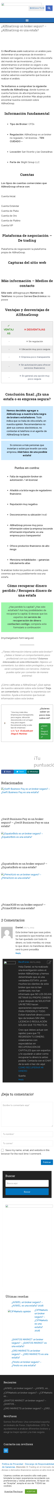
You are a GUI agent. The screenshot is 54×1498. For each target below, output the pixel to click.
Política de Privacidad (12, 1464)
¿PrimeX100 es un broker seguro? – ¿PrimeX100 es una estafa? (23, 906)
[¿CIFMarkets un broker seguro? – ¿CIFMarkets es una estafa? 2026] (20, 1321)
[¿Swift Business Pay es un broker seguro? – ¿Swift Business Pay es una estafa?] (27, 801)
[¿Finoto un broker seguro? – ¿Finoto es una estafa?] (8, 1362)
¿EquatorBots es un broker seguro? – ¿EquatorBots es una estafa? (24, 865)
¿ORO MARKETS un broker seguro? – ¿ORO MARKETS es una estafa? (30, 1354)
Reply (18, 953)
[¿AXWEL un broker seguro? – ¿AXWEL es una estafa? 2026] (8, 1303)
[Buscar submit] (49, 8)
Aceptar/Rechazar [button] (13, 1491)
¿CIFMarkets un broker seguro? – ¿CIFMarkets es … (28, 1394)
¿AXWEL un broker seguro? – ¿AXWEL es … (26, 1388)
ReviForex (23, 962)
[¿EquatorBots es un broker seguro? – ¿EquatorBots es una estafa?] (27, 846)
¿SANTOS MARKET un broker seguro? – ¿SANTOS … (25, 1402)
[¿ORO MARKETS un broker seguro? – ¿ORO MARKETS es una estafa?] (8, 1351)
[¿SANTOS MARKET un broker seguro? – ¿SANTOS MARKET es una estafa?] (8, 1340)
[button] (27, 20)
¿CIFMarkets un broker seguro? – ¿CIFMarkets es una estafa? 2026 (41, 1320)
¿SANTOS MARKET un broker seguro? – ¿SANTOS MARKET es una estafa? (29, 1343)
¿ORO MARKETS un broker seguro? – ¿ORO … (27, 1408)
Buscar (27, 1192)
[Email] (6, 1450)
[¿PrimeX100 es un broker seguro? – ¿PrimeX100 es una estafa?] (27, 887)
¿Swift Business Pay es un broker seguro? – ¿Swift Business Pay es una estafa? (25, 822)
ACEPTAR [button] (31, 1491)
